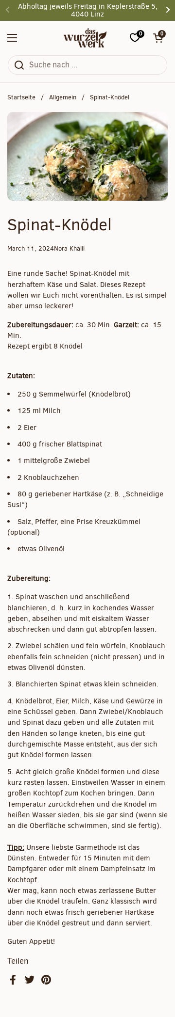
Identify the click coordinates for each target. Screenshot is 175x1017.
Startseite (21, 97)
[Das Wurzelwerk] (85, 38)
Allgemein (62, 97)
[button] (158, 38)
